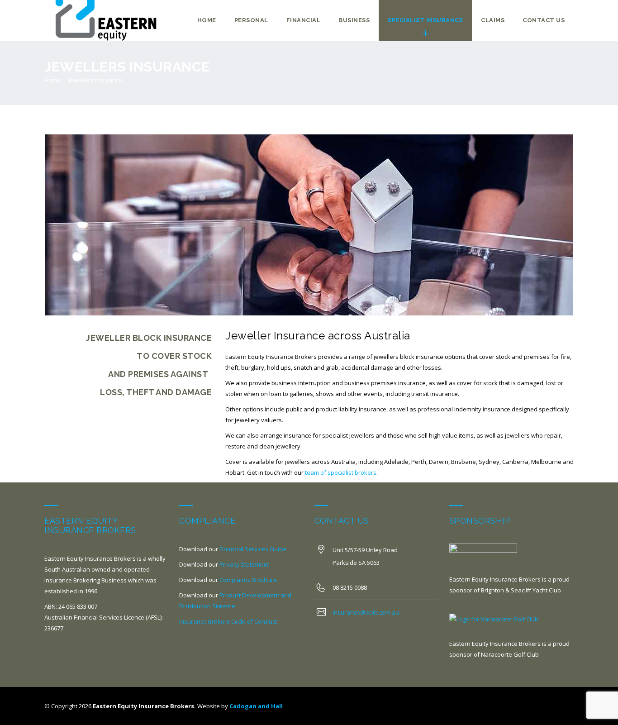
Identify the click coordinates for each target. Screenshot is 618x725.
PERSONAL (251, 20)
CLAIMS (492, 20)
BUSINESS (354, 20)
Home (52, 80)
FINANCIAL (303, 20)
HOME (206, 20)
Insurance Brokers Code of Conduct (228, 621)
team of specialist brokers (340, 472)
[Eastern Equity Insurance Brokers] (107, 20)
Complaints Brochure (248, 580)
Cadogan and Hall (256, 706)
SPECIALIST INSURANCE (425, 20)
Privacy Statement (244, 564)
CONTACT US (544, 20)
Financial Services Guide (252, 549)
